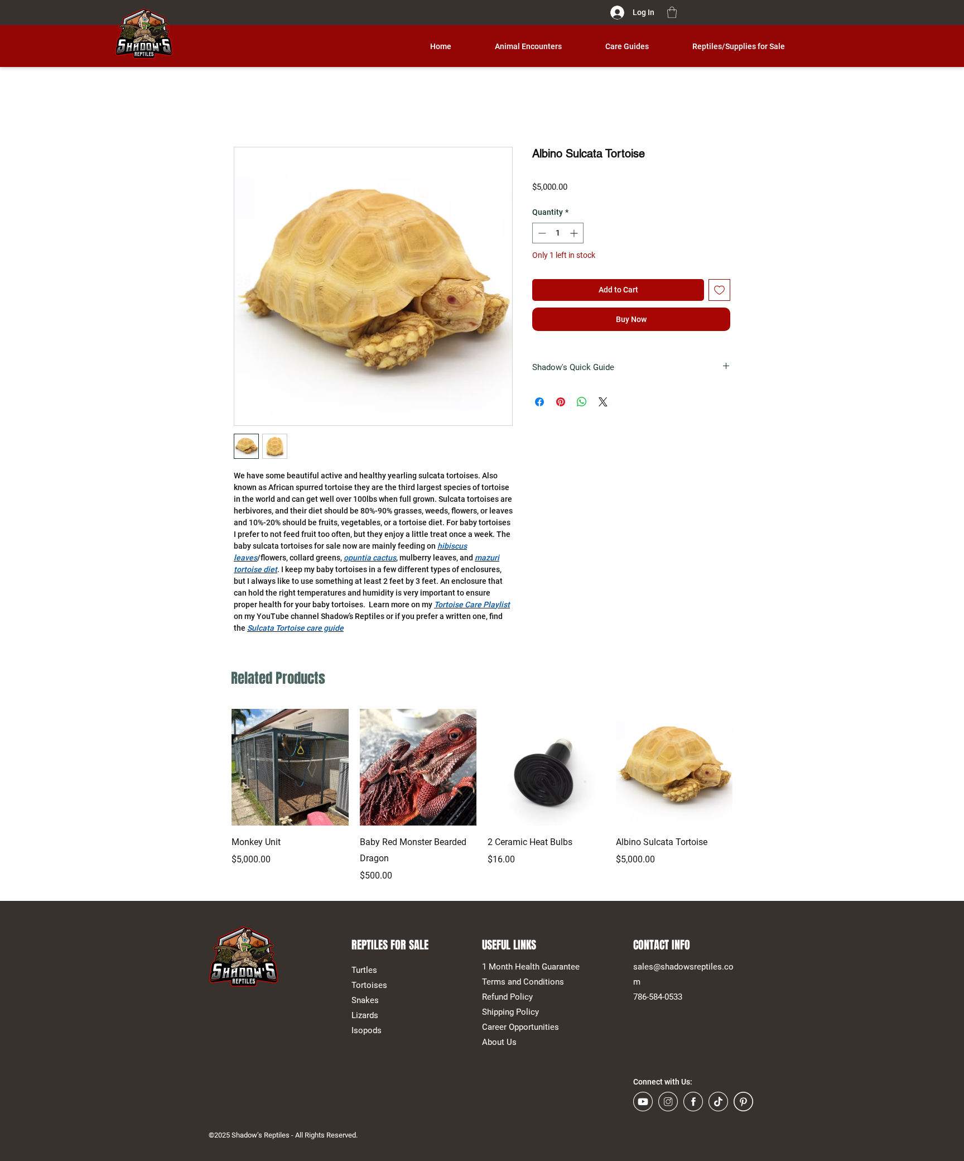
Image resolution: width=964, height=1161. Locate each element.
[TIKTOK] (718, 1101)
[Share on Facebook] (539, 402)
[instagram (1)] (668, 1101)
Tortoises (369, 985)
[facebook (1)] (693, 1101)
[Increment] (575, 233)
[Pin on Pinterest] (560, 402)
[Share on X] (603, 402)
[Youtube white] (643, 1101)
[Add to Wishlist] (719, 290)
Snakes (365, 1000)
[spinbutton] (558, 233)
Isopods (366, 1030)
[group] (482, 795)
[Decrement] (541, 233)
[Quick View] (290, 767)
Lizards (364, 1015)
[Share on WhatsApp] (582, 402)
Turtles (364, 970)
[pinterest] (743, 1101)
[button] (672, 12)
